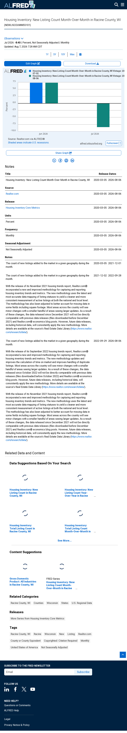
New (61, 634)
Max (72, 54)
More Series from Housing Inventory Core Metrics (37, 618)
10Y (63, 54)
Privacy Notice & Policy (17, 725)
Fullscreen (113, 143)
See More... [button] (65, 540)
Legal (7, 719)
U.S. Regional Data (82, 603)
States (64, 603)
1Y (47, 54)
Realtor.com (12, 193)
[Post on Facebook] (60, 160)
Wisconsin (52, 603)
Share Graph (62, 152)
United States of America (24, 647)
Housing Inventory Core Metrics (23, 207)
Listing (71, 634)
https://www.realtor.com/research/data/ (63, 387)
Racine (37, 634)
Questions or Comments (17, 705)
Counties (38, 603)
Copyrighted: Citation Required (60, 640)
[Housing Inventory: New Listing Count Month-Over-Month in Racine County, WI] (61, 566)
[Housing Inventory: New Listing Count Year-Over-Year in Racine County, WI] (80, 477)
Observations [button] (12, 38)
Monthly (85, 640)
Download (90, 63)
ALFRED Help (11, 710)
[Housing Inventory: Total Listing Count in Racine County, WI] (25, 513)
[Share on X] (54, 160)
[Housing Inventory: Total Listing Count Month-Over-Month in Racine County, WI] (80, 513)
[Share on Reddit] (66, 160)
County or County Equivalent (26, 640)
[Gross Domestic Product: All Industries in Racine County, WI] (25, 566)
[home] (20, 4)
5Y (54, 54)
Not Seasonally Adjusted (54, 647)
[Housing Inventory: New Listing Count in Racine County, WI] (25, 477)
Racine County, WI (20, 603)
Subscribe (83, 672)
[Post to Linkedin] (72, 160)
